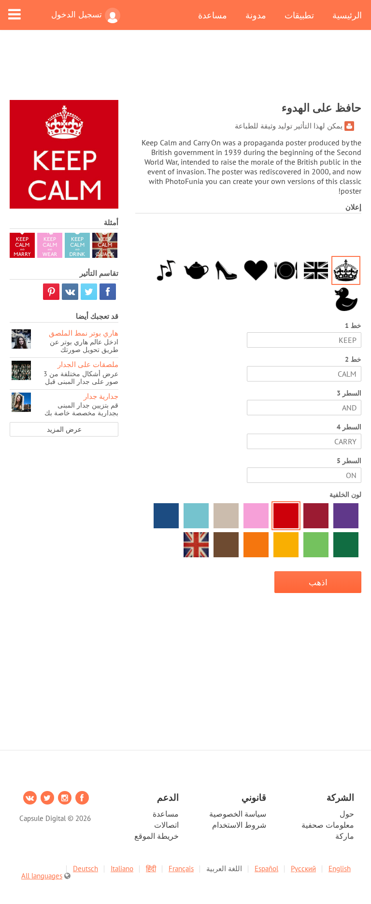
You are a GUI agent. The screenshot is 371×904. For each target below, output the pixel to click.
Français (181, 868)
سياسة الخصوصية (237, 814)
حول (347, 814)
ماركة (344, 836)
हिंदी (151, 868)
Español (266, 868)
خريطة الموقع (156, 836)
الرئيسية (347, 15)
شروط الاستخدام (239, 825)
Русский (303, 868)
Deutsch (85, 868)
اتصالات (166, 825)
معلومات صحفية (327, 825)
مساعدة (212, 15)
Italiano (122, 868)
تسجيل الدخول (76, 14)
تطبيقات (299, 15)
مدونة (255, 15)
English (339, 868)
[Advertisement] (185, 71)
